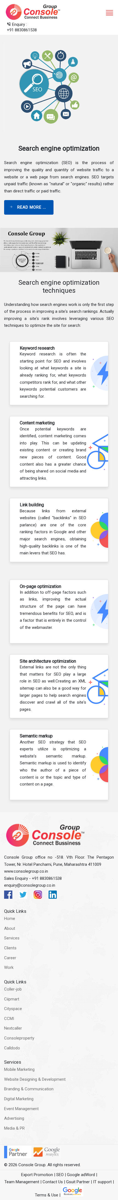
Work (8, 967)
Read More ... (31, 207)
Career (10, 957)
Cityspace (13, 1008)
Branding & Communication (29, 1088)
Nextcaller (13, 1028)
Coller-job (13, 989)
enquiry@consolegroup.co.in (29, 885)
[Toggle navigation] (107, 12)
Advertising (14, 1118)
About (9, 928)
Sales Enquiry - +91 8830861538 (33, 878)
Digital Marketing (18, 1098)
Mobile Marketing (19, 1069)
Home (9, 918)
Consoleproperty (19, 1038)
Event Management (21, 1108)
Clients (10, 947)
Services (11, 938)
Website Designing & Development (35, 1079)
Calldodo (12, 1048)
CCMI (9, 1018)
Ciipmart (11, 999)
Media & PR (14, 1128)
